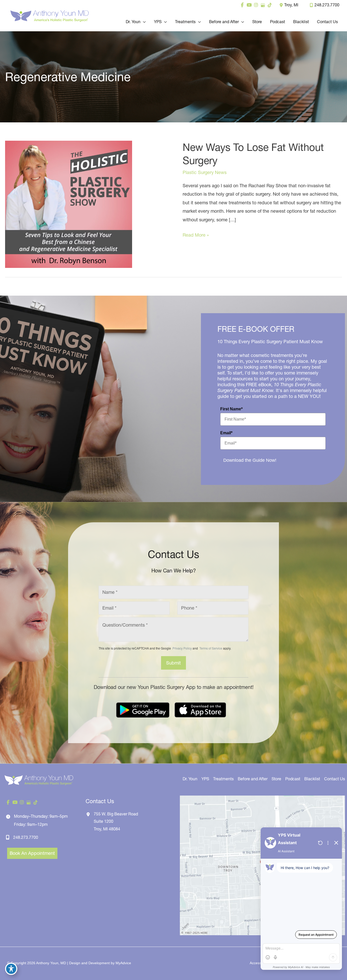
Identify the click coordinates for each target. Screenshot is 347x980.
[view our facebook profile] (242, 5)
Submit (173, 663)
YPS (205, 778)
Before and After (252, 778)
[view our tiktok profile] (269, 5)
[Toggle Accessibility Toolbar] (11, 969)
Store (276, 778)
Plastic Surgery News (205, 172)
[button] (143, 22)
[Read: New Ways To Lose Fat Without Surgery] (68, 204)
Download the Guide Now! (249, 460)
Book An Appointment (32, 853)
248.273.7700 (326, 4)
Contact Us (334, 778)
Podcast (292, 778)
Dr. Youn (190, 778)
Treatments (223, 778)
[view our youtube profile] (249, 5)
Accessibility (259, 963)
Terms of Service (210, 648)
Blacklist (312, 778)
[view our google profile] (262, 5)
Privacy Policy (182, 648)
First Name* (231, 409)
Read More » (196, 235)
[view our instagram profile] (256, 5)
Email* (226, 433)
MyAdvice (123, 963)
